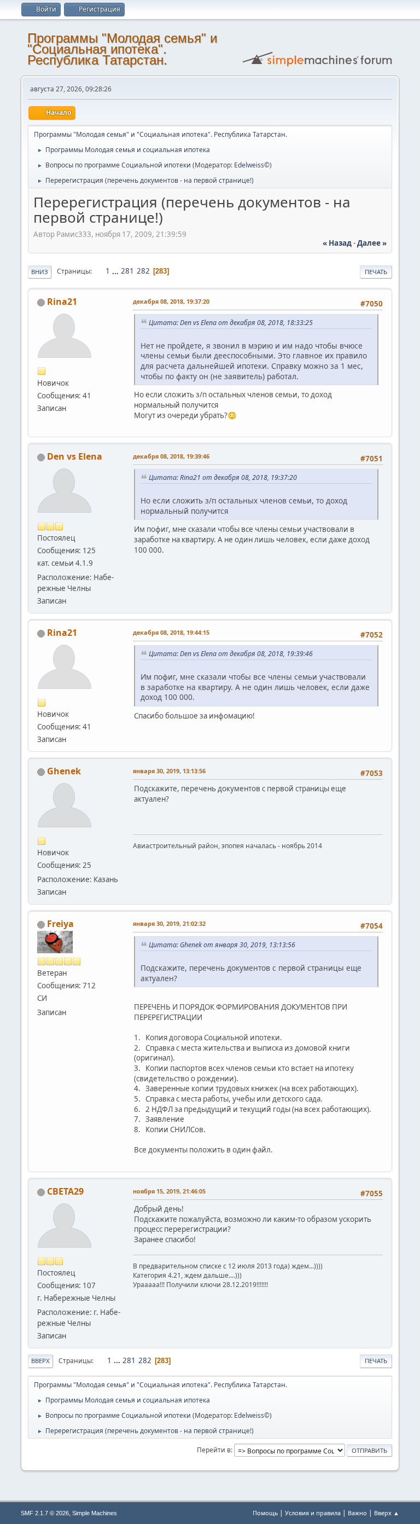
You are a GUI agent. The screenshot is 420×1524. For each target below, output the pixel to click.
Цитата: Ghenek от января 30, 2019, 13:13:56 (222, 944)
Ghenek (64, 771)
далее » (372, 243)
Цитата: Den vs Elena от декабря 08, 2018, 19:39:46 (231, 653)
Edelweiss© (252, 165)
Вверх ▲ (386, 1513)
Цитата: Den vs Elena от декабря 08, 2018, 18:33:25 (231, 322)
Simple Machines (94, 1513)
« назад (337, 243)
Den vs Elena (74, 456)
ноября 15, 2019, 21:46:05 (169, 1191)
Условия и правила (313, 1513)
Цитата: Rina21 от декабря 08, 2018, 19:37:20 (223, 477)
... (116, 271)
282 (143, 271)
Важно (357, 1513)
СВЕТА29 (65, 1191)
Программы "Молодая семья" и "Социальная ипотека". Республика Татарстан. (122, 49)
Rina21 (62, 301)
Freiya (60, 924)
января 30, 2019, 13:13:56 (169, 771)
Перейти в (214, 1450)
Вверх (40, 1361)
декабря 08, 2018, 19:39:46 (171, 456)
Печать (376, 272)
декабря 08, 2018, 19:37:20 (171, 301)
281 (127, 271)
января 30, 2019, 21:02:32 (169, 923)
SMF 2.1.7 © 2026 (45, 1513)
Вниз (39, 272)
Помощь (265, 1513)
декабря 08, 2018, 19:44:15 (171, 632)
